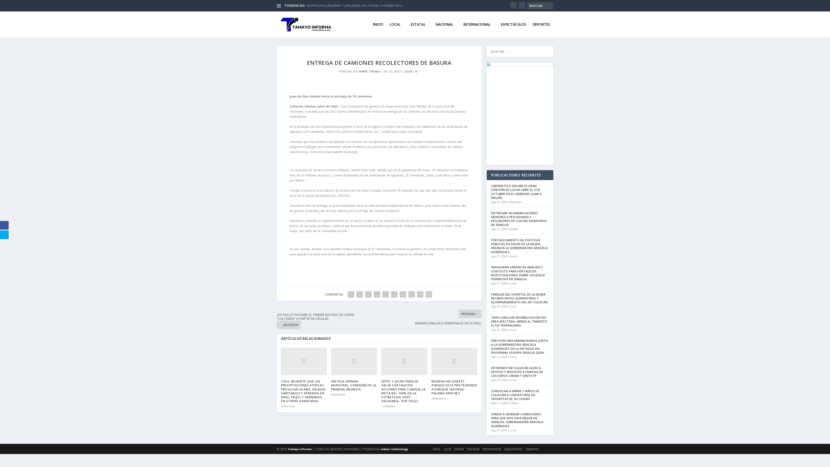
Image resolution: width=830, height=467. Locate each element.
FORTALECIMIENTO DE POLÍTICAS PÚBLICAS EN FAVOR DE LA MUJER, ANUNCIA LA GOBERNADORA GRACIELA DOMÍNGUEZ (519, 246)
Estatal (418, 25)
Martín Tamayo (369, 71)
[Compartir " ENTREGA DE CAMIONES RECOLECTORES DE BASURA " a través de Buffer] (403, 294)
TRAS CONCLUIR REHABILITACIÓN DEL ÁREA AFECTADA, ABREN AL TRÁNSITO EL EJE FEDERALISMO (519, 321)
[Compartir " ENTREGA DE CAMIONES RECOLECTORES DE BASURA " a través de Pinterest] (385, 294)
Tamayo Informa (299, 449)
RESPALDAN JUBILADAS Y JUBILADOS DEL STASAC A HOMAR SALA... (355, 5)
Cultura (514, 403)
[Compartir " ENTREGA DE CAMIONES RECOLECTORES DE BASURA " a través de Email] (420, 294)
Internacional (477, 25)
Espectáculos (513, 25)
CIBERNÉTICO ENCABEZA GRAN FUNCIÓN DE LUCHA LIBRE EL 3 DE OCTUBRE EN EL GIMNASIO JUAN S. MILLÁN (516, 192)
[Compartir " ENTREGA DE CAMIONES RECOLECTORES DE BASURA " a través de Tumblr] (377, 294)
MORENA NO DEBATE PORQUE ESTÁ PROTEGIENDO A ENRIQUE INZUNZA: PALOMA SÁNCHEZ (454, 387)
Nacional (444, 25)
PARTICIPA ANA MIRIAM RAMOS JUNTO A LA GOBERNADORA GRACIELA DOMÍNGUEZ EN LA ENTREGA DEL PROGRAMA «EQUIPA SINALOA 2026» (519, 347)
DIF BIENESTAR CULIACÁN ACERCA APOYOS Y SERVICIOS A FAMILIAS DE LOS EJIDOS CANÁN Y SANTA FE (517, 372)
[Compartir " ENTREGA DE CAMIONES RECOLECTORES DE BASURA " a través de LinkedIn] (394, 294)
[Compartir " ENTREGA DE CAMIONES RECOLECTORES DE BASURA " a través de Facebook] (351, 294)
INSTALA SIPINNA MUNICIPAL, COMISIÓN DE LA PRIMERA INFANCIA (353, 385)
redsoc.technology (394, 449)
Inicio (378, 25)
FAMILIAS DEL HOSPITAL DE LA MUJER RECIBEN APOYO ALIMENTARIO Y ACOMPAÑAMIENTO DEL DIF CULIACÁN (519, 298)
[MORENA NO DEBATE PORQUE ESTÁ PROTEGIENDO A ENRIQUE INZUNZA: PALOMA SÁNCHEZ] (454, 361)
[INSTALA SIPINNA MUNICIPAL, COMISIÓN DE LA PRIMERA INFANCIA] (354, 361)
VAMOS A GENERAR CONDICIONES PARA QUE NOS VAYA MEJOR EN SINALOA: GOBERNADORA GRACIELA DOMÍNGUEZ (517, 420)
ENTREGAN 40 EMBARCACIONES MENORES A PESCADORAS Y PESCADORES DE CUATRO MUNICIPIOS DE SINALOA (519, 219)
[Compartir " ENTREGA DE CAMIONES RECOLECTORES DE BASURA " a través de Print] (429, 294)
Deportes (541, 25)
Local (395, 25)
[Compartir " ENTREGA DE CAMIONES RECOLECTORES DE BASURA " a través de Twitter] (359, 294)
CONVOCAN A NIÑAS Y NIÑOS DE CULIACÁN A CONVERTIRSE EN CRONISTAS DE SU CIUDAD (515, 395)
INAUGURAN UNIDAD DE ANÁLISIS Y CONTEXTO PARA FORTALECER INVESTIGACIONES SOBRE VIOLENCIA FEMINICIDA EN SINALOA (518, 273)
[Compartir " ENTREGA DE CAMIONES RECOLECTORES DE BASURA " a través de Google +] (368, 294)
